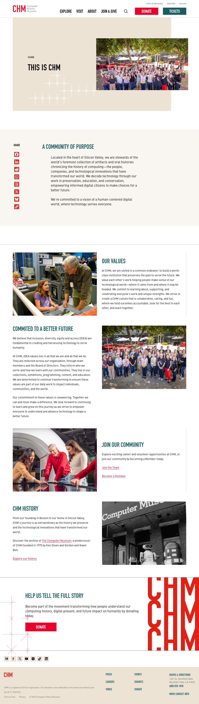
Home (31, 57)
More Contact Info (179, 694)
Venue (109, 689)
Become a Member (114, 476)
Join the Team (110, 467)
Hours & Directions (179, 675)
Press (109, 674)
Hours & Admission (154, 3)
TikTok (39, 658)
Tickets (174, 11)
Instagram (33, 658)
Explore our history (25, 558)
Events (138, 674)
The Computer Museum (56, 540)
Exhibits (138, 682)
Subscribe (171, 3)
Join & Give (109, 11)
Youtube (26, 658)
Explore (66, 11)
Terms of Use (9, 696)
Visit (79, 11)
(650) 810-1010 (176, 686)
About (92, 11)
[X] (17, 192)
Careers (110, 682)
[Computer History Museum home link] (25, 8)
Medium (6, 658)
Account (182, 3)
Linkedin (46, 658)
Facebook (13, 658)
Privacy (22, 696)
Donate (147, 11)
